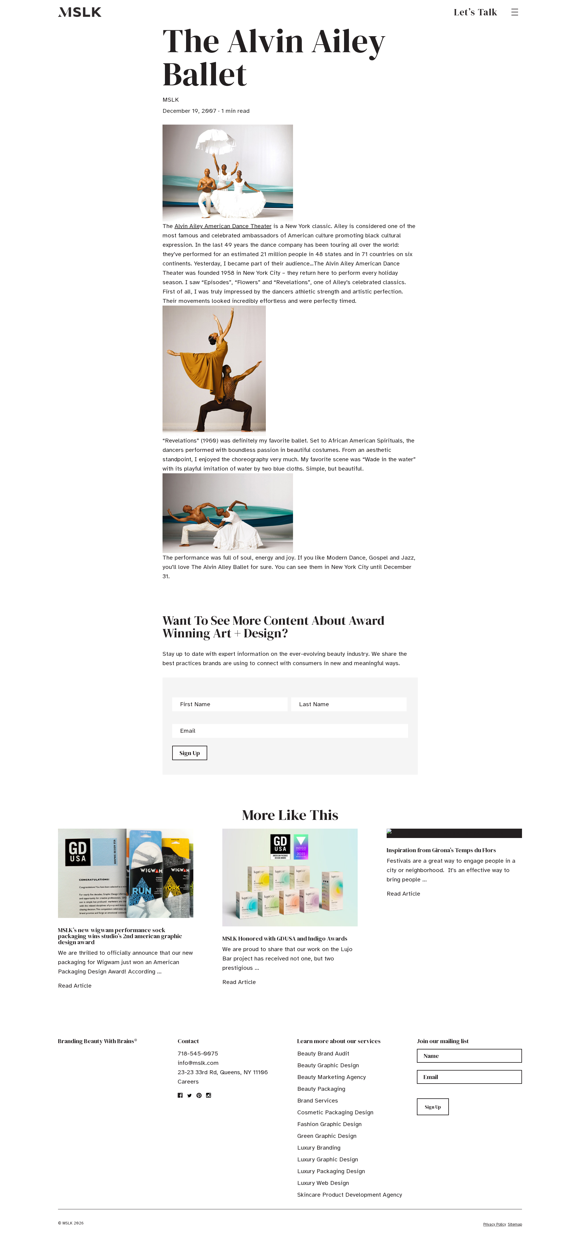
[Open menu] (514, 12)
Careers (188, 1081)
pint (199, 1095)
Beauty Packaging (321, 1089)
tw (189, 1095)
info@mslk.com (198, 1063)
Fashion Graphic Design (329, 1124)
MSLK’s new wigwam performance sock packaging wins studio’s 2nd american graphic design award (120, 936)
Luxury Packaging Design (331, 1171)
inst (208, 1095)
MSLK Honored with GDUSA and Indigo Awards (284, 938)
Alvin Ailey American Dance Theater (223, 226)
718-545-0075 (198, 1053)
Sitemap (515, 1224)
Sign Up (189, 753)
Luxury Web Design (323, 1183)
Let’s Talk (476, 12)
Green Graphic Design (326, 1136)
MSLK (80, 12)
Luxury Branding (318, 1147)
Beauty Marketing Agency (331, 1077)
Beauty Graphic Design (328, 1065)
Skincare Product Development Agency (349, 1194)
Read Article (75, 985)
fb (180, 1095)
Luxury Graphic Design (327, 1159)
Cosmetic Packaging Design (335, 1112)
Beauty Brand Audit (323, 1053)
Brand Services (317, 1100)
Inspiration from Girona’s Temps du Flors (441, 850)
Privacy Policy (494, 1224)
